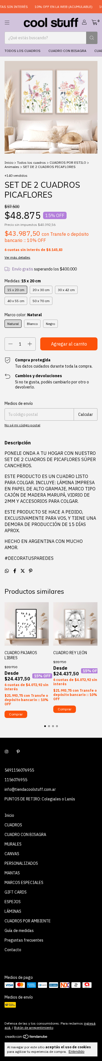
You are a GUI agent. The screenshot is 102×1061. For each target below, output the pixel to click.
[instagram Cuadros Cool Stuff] (6, 751)
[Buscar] (91, 38)
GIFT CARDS (16, 892)
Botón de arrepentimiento (33, 1027)
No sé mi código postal (22, 425)
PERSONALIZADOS (21, 863)
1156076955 (16, 779)
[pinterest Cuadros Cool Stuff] (18, 751)
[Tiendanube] (26, 1038)
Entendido (76, 1052)
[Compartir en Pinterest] (30, 571)
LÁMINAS (13, 911)
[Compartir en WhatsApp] (7, 571)
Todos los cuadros (23, 51)
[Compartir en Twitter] (23, 571)
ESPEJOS (13, 901)
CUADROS (13, 825)
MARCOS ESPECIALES (24, 882)
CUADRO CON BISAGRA (67, 51)
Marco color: (23, 314)
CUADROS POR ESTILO (68, 162)
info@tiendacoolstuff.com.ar (30, 789)
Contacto (13, 949)
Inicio (9, 162)
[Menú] (7, 22)
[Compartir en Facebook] (15, 571)
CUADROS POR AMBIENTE (28, 921)
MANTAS (12, 873)
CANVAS (12, 853)
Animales (12, 167)
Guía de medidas (19, 930)
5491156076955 (19, 770)
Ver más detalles (17, 257)
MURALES (13, 844)
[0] (94, 22)
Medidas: (23, 280)
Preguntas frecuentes (24, 940)
